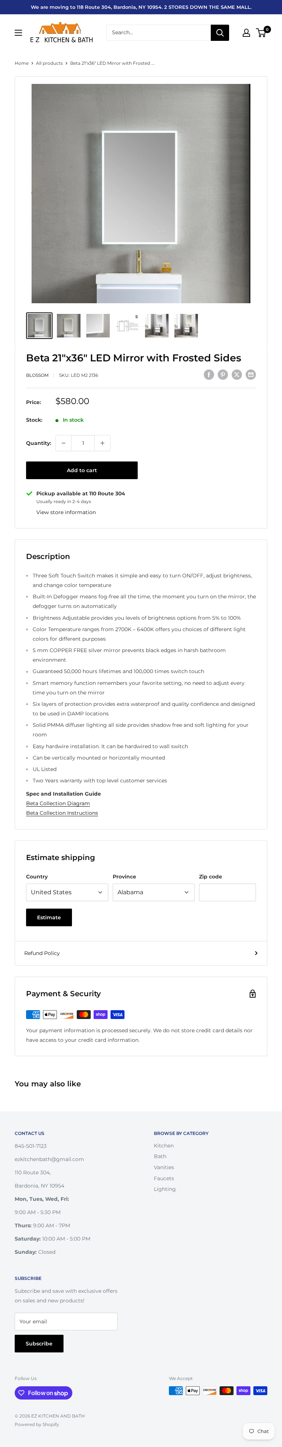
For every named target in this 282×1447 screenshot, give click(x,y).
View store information (66, 512)
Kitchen (164, 1145)
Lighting (165, 1189)
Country (37, 876)
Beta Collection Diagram (58, 803)
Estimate (49, 917)
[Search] (220, 33)
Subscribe (39, 1343)
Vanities (164, 1167)
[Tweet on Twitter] (237, 374)
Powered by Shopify (37, 1424)
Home (22, 63)
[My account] (246, 33)
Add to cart (82, 470)
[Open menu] (18, 33)
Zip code (210, 876)
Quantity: (38, 443)
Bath (160, 1156)
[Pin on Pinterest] (223, 374)
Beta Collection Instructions (62, 813)
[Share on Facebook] (209, 374)
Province (124, 876)
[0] (261, 32)
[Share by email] (251, 374)
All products (49, 63)
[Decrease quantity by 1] (63, 443)
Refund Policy (42, 953)
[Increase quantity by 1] (102, 443)
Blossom (37, 375)
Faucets (164, 1178)
